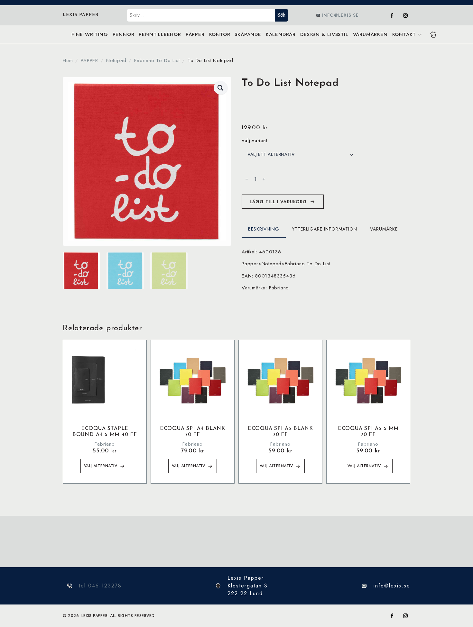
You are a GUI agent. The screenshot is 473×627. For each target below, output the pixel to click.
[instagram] (405, 15)
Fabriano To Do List (157, 60)
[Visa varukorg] (433, 35)
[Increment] (263, 179)
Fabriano (105, 444)
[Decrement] (246, 179)
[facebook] (392, 15)
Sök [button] (281, 15)
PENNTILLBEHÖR (160, 34)
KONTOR (219, 34)
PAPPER (195, 34)
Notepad (116, 60)
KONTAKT (404, 34)
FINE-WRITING (89, 34)
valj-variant (255, 140)
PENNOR (123, 34)
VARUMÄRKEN (370, 34)
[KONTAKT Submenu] (420, 35)
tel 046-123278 (100, 585)
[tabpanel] (326, 270)
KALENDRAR (281, 34)
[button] (220, 88)
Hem (68, 60)
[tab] (264, 229)
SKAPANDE (248, 34)
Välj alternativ (100, 466)
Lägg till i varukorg (278, 201)
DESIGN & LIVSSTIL (324, 34)
